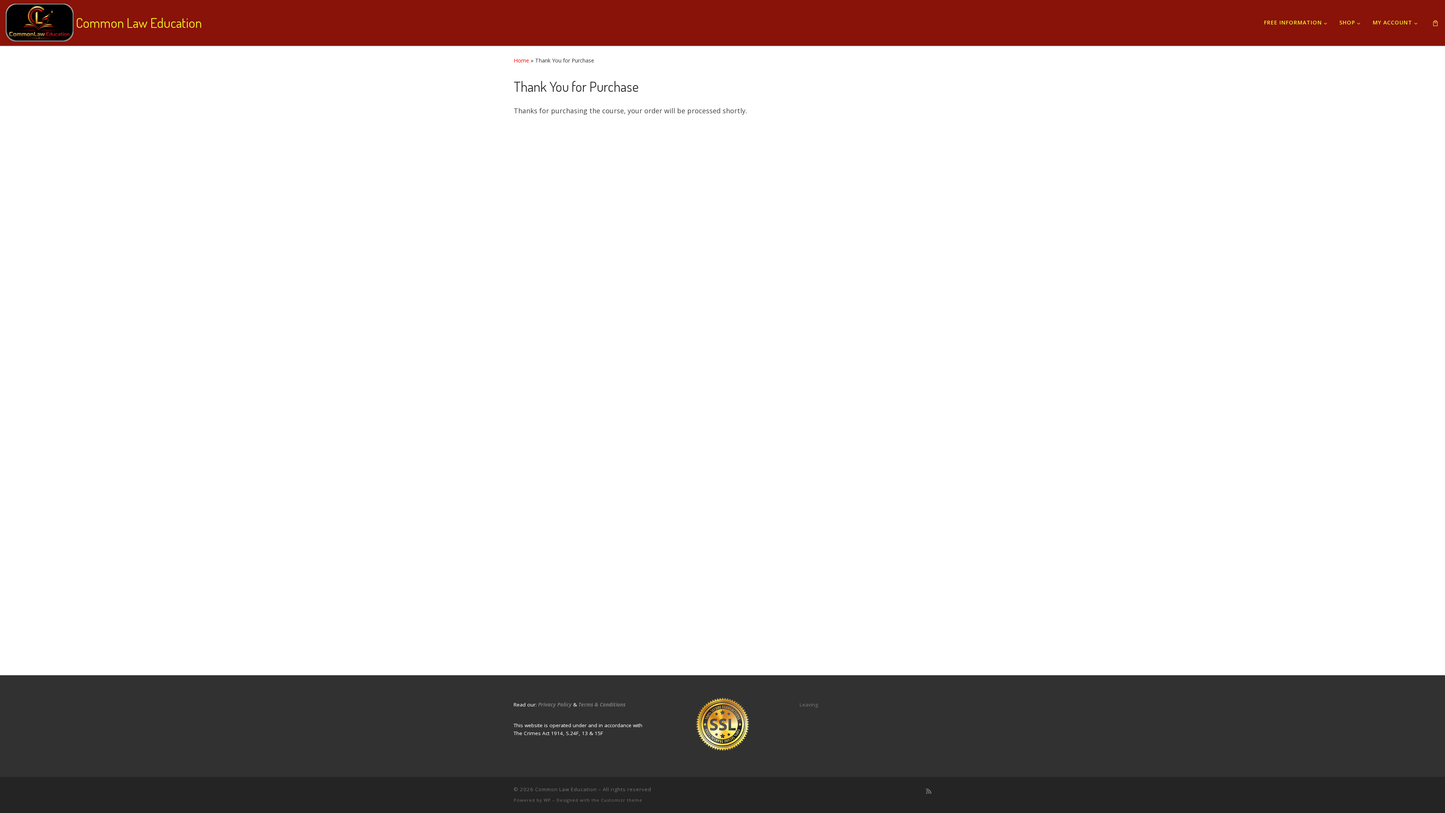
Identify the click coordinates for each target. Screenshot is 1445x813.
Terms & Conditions (601, 704)
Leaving (809, 704)
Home (521, 60)
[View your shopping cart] (1435, 22)
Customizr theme (621, 800)
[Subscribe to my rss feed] (928, 791)
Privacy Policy (555, 704)
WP (547, 800)
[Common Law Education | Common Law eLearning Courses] (39, 20)
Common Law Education (566, 789)
